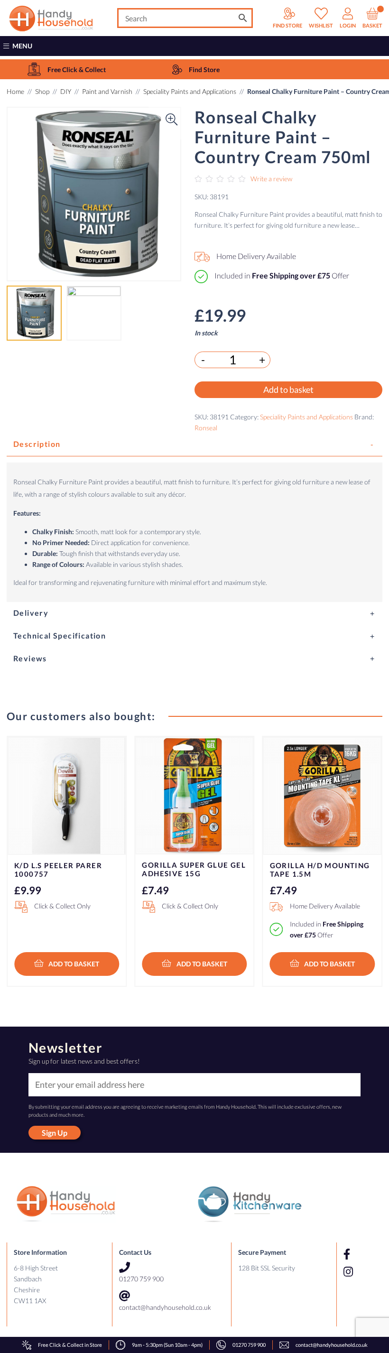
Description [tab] (36, 443)
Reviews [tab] (30, 658)
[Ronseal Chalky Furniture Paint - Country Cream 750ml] (94, 194)
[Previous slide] (23, 844)
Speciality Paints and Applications (189, 91)
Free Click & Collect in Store (70, 1345)
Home (15, 91)
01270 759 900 (141, 1279)
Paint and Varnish (107, 91)
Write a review (271, 179)
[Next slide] (366, 844)
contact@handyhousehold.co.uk (165, 1307)
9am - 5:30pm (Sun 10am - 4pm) (167, 1345)
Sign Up (54, 1132)
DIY (65, 91)
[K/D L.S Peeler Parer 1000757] (67, 796)
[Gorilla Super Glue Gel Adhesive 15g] (194, 795)
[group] (67, 69)
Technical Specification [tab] (59, 635)
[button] (23, 194)
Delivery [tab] (30, 612)
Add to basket (288, 390)
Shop (42, 91)
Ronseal (205, 428)
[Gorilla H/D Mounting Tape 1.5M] (322, 796)
